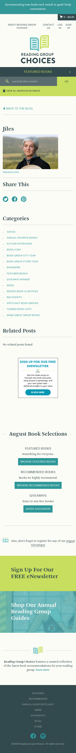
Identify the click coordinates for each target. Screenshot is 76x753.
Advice (11, 232)
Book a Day (14, 250)
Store (38, 727)
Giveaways (38, 715)
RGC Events (14, 297)
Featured (38, 693)
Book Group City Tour (21, 256)
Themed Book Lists (19, 309)
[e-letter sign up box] (38, 377)
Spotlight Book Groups (22, 303)
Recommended (38, 699)
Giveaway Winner (18, 279)
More (38, 710)
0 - (69, 17)
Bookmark (13, 267)
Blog (38, 721)
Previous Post (11, 172)
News (10, 285)
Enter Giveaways (38, 509)
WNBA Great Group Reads (23, 315)
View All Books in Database (23, 91)
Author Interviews (19, 244)
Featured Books (17, 273)
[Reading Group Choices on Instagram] (43, 736)
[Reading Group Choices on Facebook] (33, 736)
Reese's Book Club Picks (22, 291)
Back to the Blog (19, 108)
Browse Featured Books (38, 462)
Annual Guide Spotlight (38, 704)
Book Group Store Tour (22, 261)
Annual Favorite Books (22, 238)
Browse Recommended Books (38, 485)
